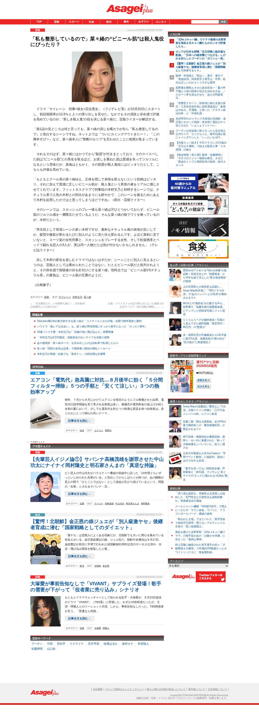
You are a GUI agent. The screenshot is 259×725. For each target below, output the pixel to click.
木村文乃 (77, 297)
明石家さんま (132, 503)
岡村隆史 (145, 503)
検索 (223, 21)
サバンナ (98, 503)
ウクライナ (77, 643)
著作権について (196, 689)
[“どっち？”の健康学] (198, 214)
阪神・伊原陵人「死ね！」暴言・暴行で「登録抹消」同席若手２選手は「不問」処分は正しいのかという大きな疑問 (201, 79)
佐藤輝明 (37, 648)
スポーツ (74, 21)
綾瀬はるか (111, 643)
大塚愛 (97, 628)
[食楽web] (198, 258)
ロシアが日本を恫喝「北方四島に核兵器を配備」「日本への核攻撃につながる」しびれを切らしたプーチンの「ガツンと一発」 (201, 55)
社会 (91, 21)
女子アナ (143, 21)
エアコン (98, 430)
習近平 (61, 643)
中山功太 (119, 503)
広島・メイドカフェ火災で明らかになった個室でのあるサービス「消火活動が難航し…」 (136, 305)
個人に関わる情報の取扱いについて (166, 689)
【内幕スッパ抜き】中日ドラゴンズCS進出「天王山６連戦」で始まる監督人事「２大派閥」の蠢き (201, 146)
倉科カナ (127, 643)
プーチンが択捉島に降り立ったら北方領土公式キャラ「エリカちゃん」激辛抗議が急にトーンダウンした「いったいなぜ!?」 (201, 134)
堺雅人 (106, 628)
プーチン (37, 643)
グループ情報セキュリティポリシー (124, 689)
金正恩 (106, 566)
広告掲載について (217, 689)
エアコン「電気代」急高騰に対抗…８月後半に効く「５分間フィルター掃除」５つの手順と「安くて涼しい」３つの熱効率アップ (96, 386)
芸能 (56, 21)
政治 (108, 21)
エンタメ (161, 21)
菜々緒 (87, 297)
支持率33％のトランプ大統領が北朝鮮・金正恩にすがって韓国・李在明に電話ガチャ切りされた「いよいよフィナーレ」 (201, 122)
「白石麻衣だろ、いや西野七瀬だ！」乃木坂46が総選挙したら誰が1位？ (57, 305)
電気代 (108, 430)
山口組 (51, 648)
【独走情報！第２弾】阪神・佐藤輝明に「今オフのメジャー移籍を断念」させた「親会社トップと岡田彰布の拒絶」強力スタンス (201, 160)
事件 (126, 21)
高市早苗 (93, 643)
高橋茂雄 (109, 503)
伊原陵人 (143, 643)
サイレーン (65, 297)
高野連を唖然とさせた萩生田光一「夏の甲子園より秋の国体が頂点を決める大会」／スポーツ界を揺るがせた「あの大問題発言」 (201, 93)
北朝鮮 (97, 566)
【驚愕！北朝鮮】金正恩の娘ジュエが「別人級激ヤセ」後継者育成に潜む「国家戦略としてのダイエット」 (201, 67)
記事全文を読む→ (79, 420)
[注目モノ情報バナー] (198, 236)
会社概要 (98, 689)
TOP (39, 21)
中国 (50, 643)
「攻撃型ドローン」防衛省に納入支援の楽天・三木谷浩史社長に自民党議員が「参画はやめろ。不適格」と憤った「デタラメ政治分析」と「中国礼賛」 (201, 108)
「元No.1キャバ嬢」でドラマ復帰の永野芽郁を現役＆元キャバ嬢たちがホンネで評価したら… (201, 43)
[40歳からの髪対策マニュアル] (198, 192)
